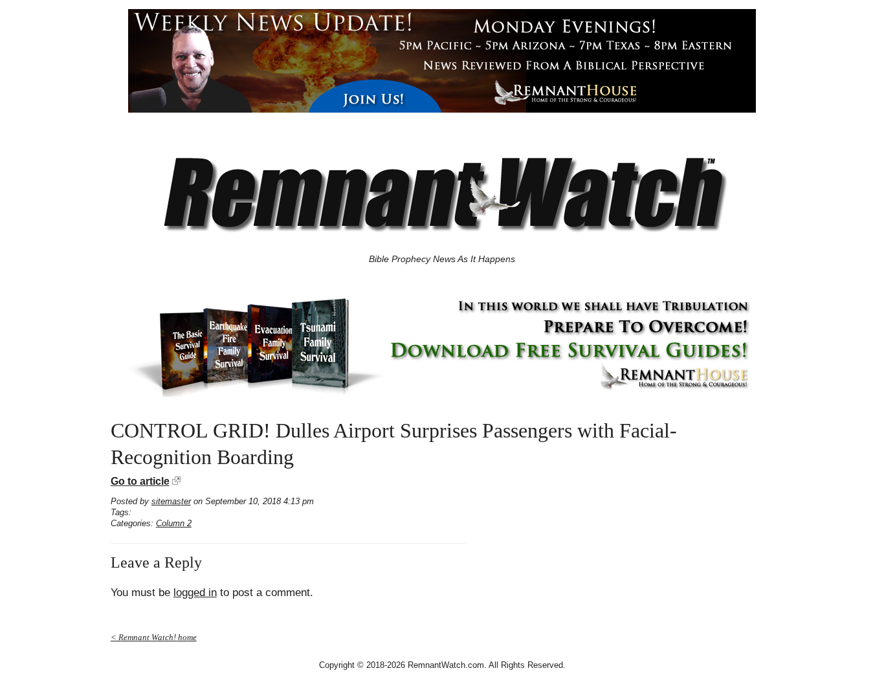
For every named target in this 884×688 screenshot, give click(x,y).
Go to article (140, 481)
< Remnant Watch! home (154, 637)
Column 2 (174, 523)
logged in (195, 592)
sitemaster (171, 501)
